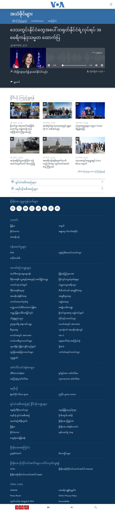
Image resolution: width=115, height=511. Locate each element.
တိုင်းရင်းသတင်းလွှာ (67, 318)
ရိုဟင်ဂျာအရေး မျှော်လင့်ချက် (71, 313)
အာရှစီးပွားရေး (65, 296)
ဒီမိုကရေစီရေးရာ (17, 290)
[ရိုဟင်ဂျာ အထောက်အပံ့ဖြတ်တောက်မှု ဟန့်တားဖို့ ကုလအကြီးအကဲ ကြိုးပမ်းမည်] (24, 110)
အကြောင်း (52, 21)
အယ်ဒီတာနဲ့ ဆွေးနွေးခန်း (20, 274)
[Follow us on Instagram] (31, 208)
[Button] (15, 82)
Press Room (15, 496)
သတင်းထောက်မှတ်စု (19, 302)
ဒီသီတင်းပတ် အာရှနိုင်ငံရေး (70, 290)
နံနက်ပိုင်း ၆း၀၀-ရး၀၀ (19, 394)
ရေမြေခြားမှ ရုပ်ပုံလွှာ (67, 410)
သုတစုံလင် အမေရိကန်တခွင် (71, 330)
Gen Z (61, 335)
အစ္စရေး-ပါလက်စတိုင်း (68, 231)
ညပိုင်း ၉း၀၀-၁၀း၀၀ (67, 394)
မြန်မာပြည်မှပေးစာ (66, 274)
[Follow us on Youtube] (25, 208)
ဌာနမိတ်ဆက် (15, 453)
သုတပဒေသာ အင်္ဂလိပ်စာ (69, 379)
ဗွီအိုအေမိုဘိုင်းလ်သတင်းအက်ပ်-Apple (26, 474)
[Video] (48, 507)
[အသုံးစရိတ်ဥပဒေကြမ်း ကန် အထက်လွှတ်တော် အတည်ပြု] (24, 145)
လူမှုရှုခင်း (14, 358)
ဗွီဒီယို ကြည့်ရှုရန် (19, 21)
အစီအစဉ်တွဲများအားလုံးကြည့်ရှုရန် (91, 171)
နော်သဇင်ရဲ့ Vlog (66, 432)
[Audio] (72, 507)
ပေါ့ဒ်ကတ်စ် (15, 258)
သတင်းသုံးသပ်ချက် (18, 285)
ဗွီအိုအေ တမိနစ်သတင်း (68, 427)
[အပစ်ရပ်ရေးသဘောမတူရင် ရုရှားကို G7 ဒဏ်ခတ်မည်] (57, 110)
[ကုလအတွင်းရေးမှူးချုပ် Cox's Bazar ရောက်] (90, 145)
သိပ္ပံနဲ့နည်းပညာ (16, 318)
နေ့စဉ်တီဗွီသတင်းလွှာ (19, 410)
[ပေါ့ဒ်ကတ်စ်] (51, 208)
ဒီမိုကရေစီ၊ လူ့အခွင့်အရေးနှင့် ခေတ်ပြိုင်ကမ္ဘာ (29, 279)
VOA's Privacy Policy (68, 496)
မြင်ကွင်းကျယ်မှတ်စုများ (69, 279)
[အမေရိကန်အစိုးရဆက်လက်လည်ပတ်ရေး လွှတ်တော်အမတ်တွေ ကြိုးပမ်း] (57, 145)
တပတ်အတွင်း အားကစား (20, 335)
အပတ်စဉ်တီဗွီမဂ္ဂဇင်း (19, 421)
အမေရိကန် (14, 237)
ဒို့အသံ (61, 346)
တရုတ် (62, 226)
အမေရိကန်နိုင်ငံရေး (18, 296)
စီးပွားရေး (14, 330)
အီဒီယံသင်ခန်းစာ (17, 373)
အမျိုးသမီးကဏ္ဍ (66, 307)
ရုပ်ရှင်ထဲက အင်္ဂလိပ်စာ (68, 373)
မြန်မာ (12, 226)
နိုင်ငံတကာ (14, 231)
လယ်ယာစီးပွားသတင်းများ (21, 341)
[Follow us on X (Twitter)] (19, 208)
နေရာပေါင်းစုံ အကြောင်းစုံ (69, 341)
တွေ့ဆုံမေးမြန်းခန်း (18, 438)
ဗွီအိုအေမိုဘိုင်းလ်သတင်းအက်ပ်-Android (76, 469)
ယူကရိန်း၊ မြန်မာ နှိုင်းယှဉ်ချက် (23, 346)
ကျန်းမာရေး (64, 302)
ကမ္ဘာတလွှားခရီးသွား (67, 285)
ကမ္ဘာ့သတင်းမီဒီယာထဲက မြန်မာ (23, 307)
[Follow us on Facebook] (12, 208)
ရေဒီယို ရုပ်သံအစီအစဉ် (20, 415)
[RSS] (44, 208)
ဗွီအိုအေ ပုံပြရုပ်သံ (66, 421)
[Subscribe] (57, 208)
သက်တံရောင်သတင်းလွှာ (69, 352)
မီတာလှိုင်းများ (65, 453)
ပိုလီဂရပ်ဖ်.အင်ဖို (66, 415)
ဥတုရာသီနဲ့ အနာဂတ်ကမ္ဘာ (21, 324)
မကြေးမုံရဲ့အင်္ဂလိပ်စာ (19, 379)
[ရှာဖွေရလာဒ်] (95, 507)
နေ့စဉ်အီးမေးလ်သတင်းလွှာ (70, 252)
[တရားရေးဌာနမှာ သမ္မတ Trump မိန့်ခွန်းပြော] (90, 110)
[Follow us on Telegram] (38, 208)
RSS (12, 252)
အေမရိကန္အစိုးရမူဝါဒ (67, 490)
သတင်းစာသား (37, 21)
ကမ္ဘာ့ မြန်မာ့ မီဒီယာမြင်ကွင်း (21, 313)
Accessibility (64, 501)
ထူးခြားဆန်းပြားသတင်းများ (21, 352)
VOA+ (12, 469)
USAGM (13, 490)
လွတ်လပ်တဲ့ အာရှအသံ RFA (22, 501)
